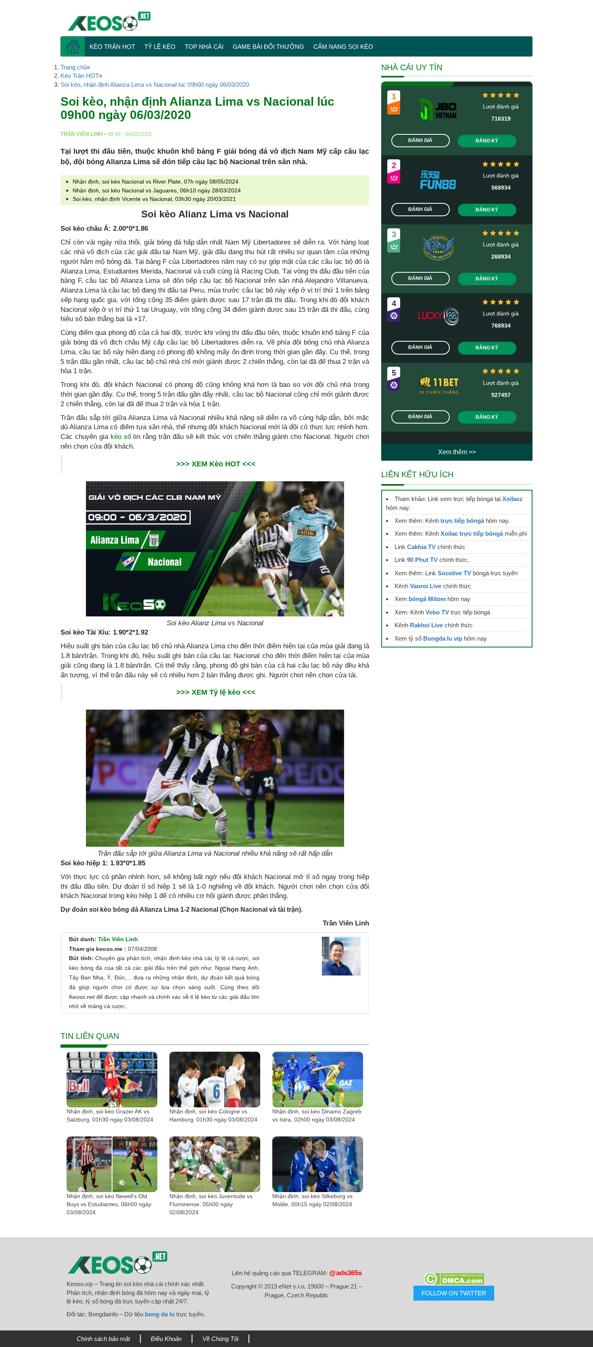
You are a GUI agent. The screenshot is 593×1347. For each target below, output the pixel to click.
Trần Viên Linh (118, 939)
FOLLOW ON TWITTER (454, 1293)
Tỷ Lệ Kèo (159, 46)
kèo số (121, 437)
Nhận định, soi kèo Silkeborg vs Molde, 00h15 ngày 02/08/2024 (312, 1200)
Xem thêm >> (457, 452)
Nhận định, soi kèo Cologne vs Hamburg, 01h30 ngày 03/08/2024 (213, 1115)
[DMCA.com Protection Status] (453, 1279)
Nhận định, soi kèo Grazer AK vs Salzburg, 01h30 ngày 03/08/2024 (110, 1115)
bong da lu (160, 1314)
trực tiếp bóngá (462, 520)
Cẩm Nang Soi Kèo (343, 46)
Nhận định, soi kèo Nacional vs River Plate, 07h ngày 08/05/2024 (155, 181)
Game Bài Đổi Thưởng (268, 46)
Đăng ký (487, 141)
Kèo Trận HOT (112, 46)
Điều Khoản (166, 1338)
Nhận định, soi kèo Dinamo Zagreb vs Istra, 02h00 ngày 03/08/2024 (316, 1115)
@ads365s (345, 1273)
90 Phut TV (422, 559)
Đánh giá (420, 140)
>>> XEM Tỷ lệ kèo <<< (216, 692)
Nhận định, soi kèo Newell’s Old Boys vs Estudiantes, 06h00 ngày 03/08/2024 (109, 1204)
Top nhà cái (204, 46)
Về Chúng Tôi (220, 1338)
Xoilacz (512, 498)
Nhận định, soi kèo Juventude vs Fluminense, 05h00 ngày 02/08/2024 (211, 1204)
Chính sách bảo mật (103, 1338)
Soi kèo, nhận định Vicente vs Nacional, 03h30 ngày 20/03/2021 (154, 199)
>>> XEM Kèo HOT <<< (216, 464)
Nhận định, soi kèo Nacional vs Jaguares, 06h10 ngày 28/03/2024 (157, 190)
